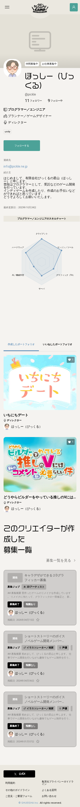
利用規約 (10, 783)
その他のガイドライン (17, 790)
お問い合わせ (49, 796)
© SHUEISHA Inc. (28, 803)
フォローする (21, 145)
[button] (33, 101)
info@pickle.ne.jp (16, 166)
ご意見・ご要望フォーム (18, 796)
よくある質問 (49, 790)
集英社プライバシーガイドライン (58, 783)
